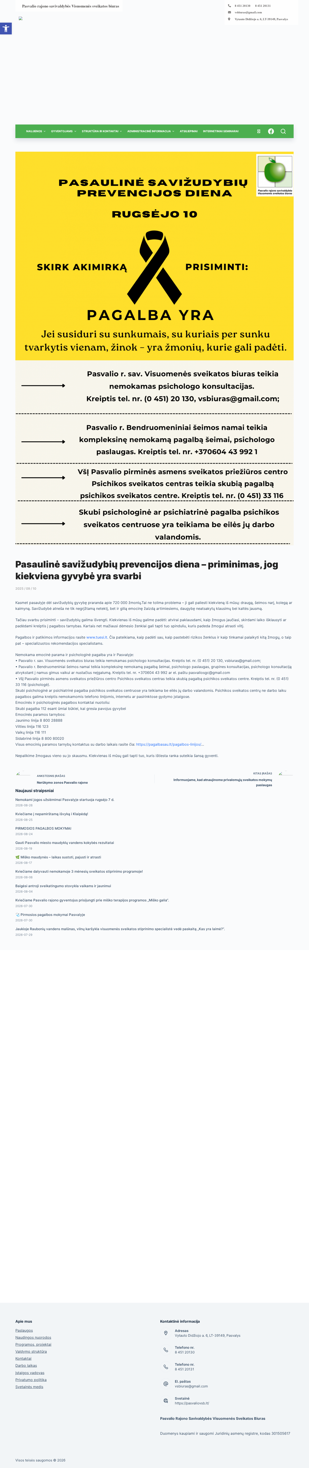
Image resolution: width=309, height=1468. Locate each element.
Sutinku (272, 1460)
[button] (6, 28)
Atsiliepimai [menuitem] (188, 131)
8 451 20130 (185, 1352)
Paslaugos (24, 1330)
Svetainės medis (29, 1386)
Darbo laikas (26, 1365)
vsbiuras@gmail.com (248, 12)
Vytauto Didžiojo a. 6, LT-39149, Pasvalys (261, 19)
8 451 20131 (184, 1369)
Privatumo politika (31, 1379)
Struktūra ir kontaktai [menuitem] (100, 131)
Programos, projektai (33, 1344)
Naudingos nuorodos (33, 1337)
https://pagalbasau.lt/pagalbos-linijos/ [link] (168, 744)
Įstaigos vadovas (29, 1372)
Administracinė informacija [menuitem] (149, 131)
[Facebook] (271, 131)
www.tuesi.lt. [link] (97, 637)
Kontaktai (23, 1358)
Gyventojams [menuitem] (62, 131)
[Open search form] (283, 131)
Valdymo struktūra (31, 1351)
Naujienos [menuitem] (34, 131)
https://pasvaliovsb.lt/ (192, 1403)
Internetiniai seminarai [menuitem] (220, 131)
